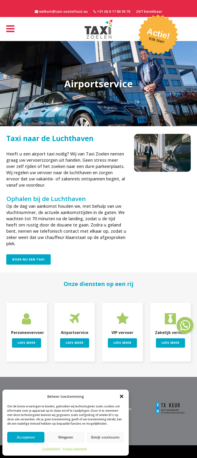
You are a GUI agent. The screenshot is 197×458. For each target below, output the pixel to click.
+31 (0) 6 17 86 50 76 (113, 11)
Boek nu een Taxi (28, 259)
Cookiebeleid (51, 449)
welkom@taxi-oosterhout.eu (63, 11)
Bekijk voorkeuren (105, 437)
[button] (121, 396)
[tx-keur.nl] (170, 404)
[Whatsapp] (185, 328)
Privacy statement (75, 449)
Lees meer (27, 342)
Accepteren (26, 437)
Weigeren (65, 437)
